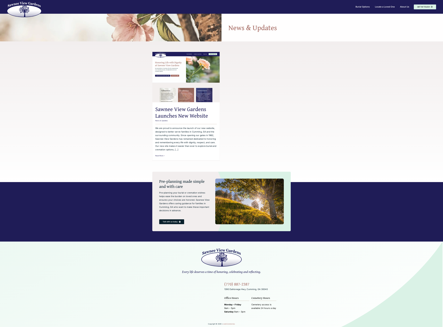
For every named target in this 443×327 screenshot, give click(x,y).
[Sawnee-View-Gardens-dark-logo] (221, 249)
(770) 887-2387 (236, 284)
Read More (159, 156)
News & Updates (161, 121)
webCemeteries (229, 324)
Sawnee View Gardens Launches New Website (181, 112)
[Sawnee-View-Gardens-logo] (24, 2)
